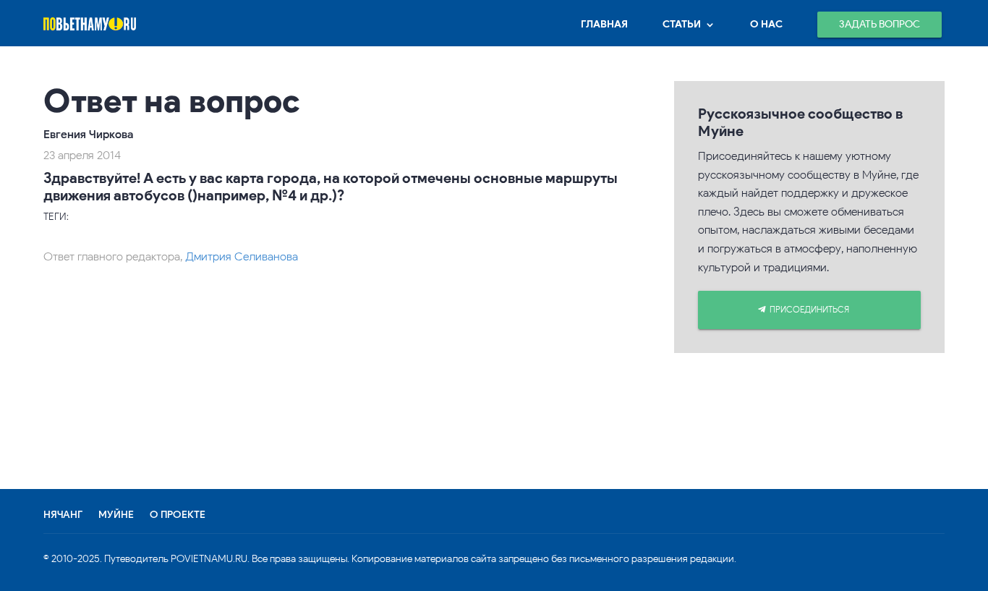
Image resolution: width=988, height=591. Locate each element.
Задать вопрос (879, 24)
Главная (604, 24)
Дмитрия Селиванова (241, 256)
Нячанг (62, 515)
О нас (766, 24)
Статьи (682, 24)
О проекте (177, 515)
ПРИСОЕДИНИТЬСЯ (809, 309)
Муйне (116, 515)
